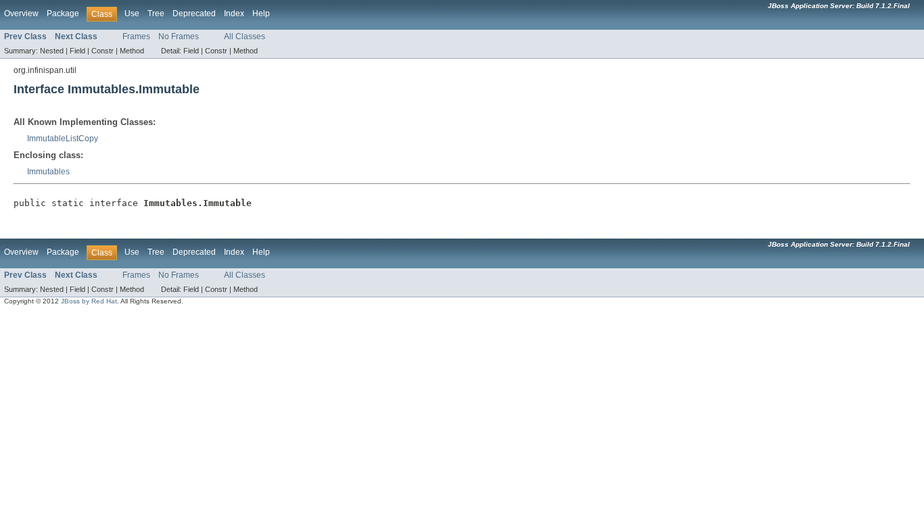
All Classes (244, 36)
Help (261, 13)
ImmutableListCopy (62, 138)
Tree (155, 13)
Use (131, 13)
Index (234, 13)
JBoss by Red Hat (89, 301)
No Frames (178, 36)
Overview (21, 13)
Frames (136, 36)
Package (63, 13)
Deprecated (194, 13)
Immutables (48, 171)
